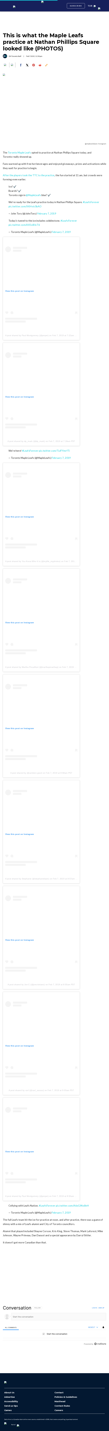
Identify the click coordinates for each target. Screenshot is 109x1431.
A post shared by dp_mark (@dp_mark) (26, 441)
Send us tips (11, 1406)
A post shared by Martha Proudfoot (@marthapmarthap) (31, 667)
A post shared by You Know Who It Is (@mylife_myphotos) (33, 561)
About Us (9, 1392)
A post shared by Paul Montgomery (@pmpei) (27, 335)
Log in (94, 1308)
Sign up (101, 1308)
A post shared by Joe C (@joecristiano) (26, 984)
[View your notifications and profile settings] (103, 1327)
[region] (54, 1326)
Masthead (59, 1401)
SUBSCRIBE (76, 6)
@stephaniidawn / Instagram (95, 144)
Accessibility (11, 1401)
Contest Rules (62, 1406)
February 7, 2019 (46, 213)
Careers (58, 1410)
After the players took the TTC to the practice (28, 175)
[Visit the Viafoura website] (100, 1344)
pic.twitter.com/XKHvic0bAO (25, 206)
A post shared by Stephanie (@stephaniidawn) (27, 879)
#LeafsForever (91, 202)
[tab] (11, 1327)
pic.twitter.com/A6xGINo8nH (72, 1205)
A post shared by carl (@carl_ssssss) (26, 1090)
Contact (58, 1392)
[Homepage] (10, 1381)
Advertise (9, 1397)
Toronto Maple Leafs (19, 152)
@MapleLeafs (33, 195)
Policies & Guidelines (65, 1397)
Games (8, 1410)
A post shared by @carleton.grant (26, 773)
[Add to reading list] (12, 65)
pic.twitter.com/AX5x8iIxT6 (24, 224)
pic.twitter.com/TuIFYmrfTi (54, 450)
